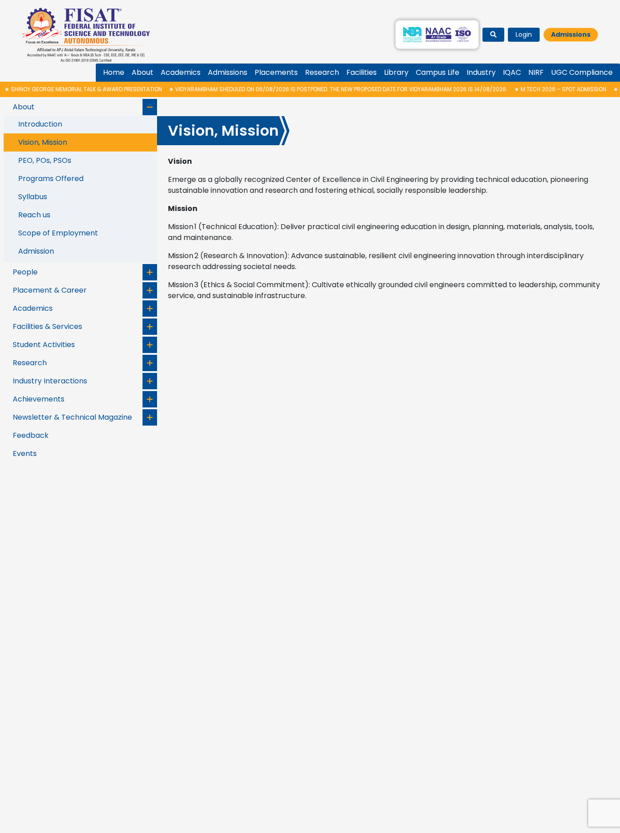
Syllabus (32, 196)
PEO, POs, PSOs (44, 160)
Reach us (34, 215)
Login (524, 34)
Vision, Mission (42, 142)
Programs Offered (51, 178)
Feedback (31, 435)
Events (25, 453)
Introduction (40, 124)
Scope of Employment (58, 233)
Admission (36, 251)
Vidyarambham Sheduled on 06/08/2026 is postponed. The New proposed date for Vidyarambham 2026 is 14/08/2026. (323, 89)
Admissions (570, 34)
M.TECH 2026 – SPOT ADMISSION (545, 89)
